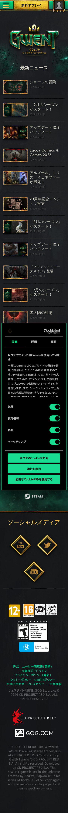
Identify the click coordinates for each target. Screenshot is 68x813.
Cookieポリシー (44, 680)
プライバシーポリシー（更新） (32, 675)
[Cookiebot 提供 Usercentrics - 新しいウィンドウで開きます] (45, 331)
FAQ (16, 666)
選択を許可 (34, 469)
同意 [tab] (14, 342)
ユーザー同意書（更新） (37, 666)
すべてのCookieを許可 (34, 458)
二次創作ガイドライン (33, 671)
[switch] (54, 418)
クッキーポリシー (21, 680)
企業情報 (55, 684)
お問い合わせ (16, 684)
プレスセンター (37, 684)
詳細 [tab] (34, 342)
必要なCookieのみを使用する (34, 479)
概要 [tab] (53, 342)
